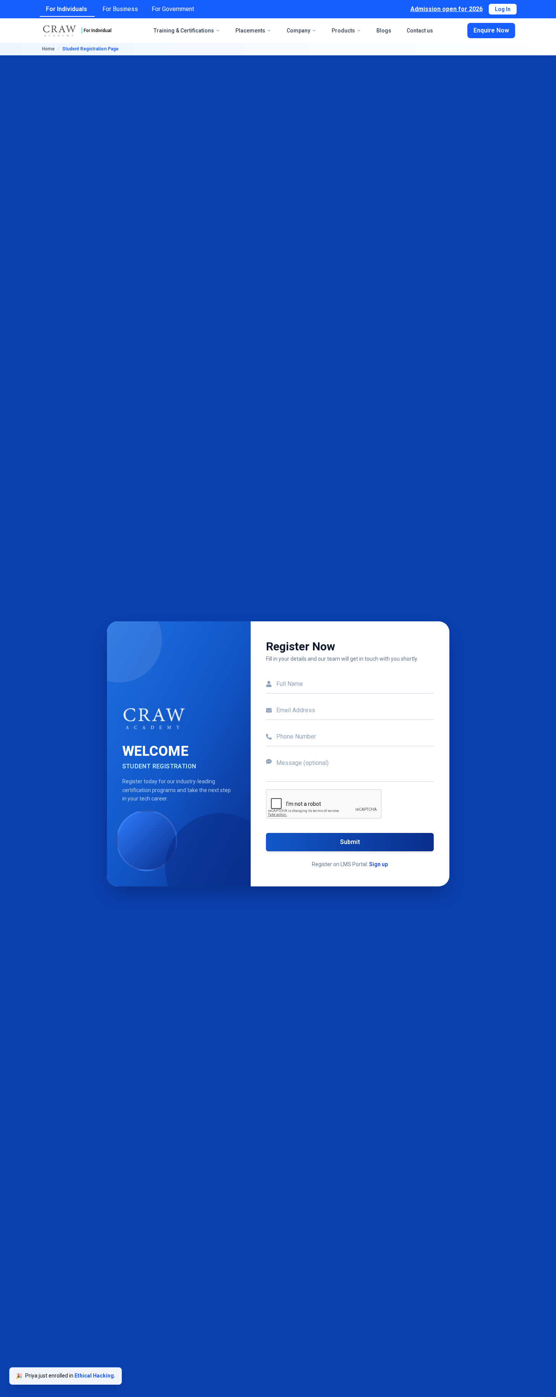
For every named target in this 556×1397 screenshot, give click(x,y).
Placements (250, 30)
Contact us (420, 30)
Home (48, 49)
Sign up (378, 864)
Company (298, 30)
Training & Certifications (184, 30)
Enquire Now (491, 30)
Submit (350, 842)
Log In (503, 9)
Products (343, 30)
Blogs (383, 30)
